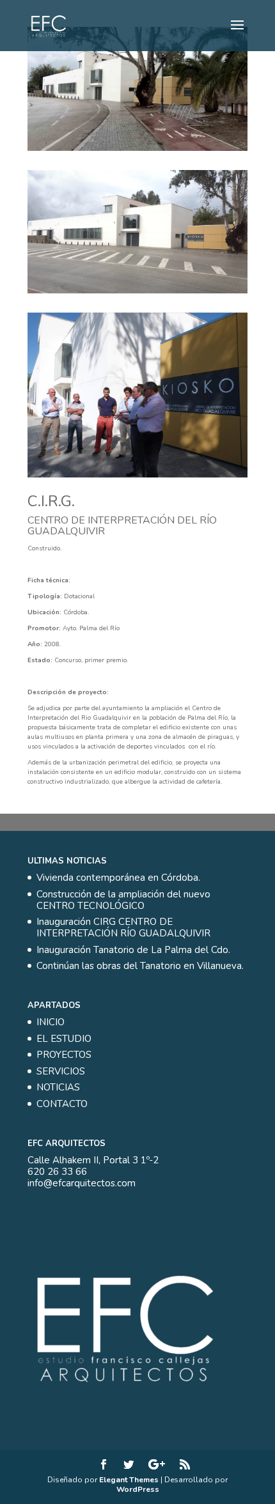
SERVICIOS (60, 1071)
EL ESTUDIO (63, 1038)
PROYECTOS (63, 1054)
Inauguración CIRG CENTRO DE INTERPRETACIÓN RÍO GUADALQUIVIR (123, 927)
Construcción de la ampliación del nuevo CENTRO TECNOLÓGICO (123, 900)
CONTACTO (62, 1103)
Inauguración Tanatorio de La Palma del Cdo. (133, 949)
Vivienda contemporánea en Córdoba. (118, 877)
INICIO (50, 1022)
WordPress (137, 1489)
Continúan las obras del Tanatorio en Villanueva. (140, 965)
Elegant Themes (129, 1480)
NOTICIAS (58, 1087)
